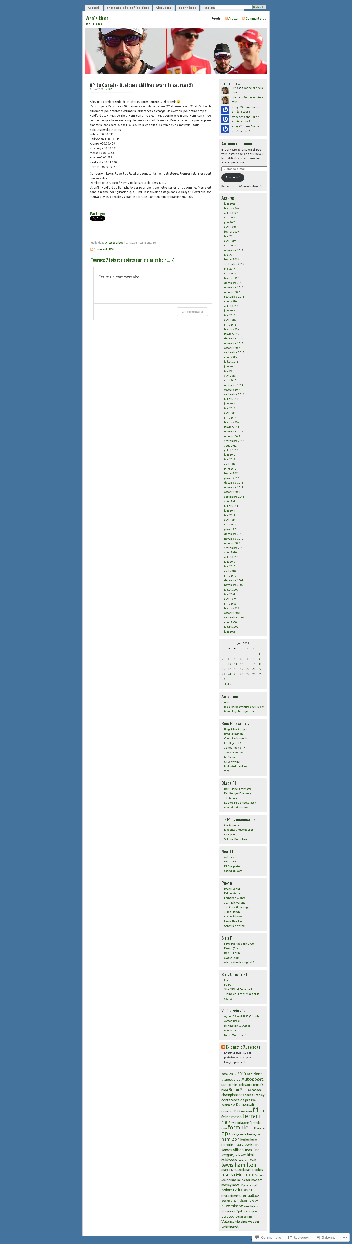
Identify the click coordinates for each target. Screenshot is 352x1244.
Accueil (94, 7)
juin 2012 (229, 454)
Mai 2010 (229, 566)
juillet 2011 (231, 505)
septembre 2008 (234, 617)
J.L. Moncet (231, 798)
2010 (241, 1074)
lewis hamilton (238, 1165)
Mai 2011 (229, 515)
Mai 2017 (229, 268)
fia (224, 1122)
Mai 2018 (229, 254)
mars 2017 (230, 273)
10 (229, 663)
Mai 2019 (229, 236)
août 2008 (230, 622)
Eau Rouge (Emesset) (237, 793)
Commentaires (256, 18)
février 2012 (231, 473)
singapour (228, 1211)
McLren (259, 1175)
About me (164, 7)
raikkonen (242, 1189)
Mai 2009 (229, 594)
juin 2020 (229, 222)
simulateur (251, 1206)
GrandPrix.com (233, 870)
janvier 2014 (231, 427)
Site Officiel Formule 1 (238, 989)
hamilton (230, 1139)
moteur (237, 1185)
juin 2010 (229, 561)
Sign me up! (233, 177)
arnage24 (237, 107)
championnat (231, 1095)
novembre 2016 (233, 287)
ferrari (251, 1116)
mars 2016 (230, 324)
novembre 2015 (233, 343)
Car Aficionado (233, 825)
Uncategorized (114, 242)
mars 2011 (230, 524)
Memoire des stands (237, 807)
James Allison (232, 1150)
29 (260, 674)
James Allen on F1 (235, 747)
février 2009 (231, 608)
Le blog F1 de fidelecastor (240, 802)
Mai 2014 (229, 408)
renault (248, 1195)
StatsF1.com (231, 957)
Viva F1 (228, 770)
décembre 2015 (233, 338)
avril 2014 (230, 412)
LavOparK (230, 834)
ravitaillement (231, 1195)
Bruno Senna (232, 888)
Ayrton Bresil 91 (234, 1021)
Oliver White (232, 761)
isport (254, 1144)
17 (229, 668)
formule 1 (240, 1127)
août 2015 (230, 357)
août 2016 (230, 301)
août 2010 (230, 552)
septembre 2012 (234, 440)
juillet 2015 (231, 361)
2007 (224, 1074)
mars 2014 (230, 417)
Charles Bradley (254, 1095)
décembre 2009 (233, 580)
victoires (241, 1221)
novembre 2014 (233, 385)
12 (241, 663)
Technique (187, 7)
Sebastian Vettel (234, 925)
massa (228, 1174)
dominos (227, 1111)
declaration (228, 1104)
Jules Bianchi (232, 912)
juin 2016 (229, 310)
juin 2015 (229, 366)
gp (224, 1133)
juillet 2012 (231, 450)
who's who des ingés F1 (239, 962)
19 (241, 668)
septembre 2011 (234, 496)
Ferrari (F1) (231, 948)
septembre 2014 (234, 394)
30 (223, 679)
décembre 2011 (233, 482)
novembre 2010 (233, 538)
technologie (245, 1216)
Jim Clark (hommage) (237, 907)
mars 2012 (230, 468)
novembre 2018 (233, 250)
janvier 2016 (231, 334)
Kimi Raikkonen (234, 916)
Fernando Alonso (235, 897)
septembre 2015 (234, 352)
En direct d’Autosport (243, 1047)
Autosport (230, 857)
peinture (248, 1185)
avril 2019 (230, 241)
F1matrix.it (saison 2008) (239, 943)
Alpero (228, 702)
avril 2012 (230, 464)
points (227, 1190)
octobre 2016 (232, 292)
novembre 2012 (233, 431)
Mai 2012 (229, 459)
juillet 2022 (231, 213)
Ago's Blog (97, 18)
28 (253, 674)
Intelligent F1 (232, 743)
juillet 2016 (231, 306)
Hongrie (227, 1144)
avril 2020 (230, 226)
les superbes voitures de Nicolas (244, 706)
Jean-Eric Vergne (234, 902)
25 (235, 674)
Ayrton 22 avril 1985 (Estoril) (241, 1016)
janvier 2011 (231, 529)
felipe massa (231, 1117)
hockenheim (248, 1139)
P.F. (110, 89)
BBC (224, 1084)
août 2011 (230, 501)
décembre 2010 (233, 533)
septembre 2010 (234, 547)
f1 (256, 1110)
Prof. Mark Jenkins (235, 766)
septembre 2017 (234, 264)
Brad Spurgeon (233, 733)
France (259, 1128)
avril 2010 (230, 571)
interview (241, 1144)
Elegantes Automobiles (238, 829)
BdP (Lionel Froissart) (237, 788)
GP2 (232, 1134)
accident (254, 1074)
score (255, 1201)
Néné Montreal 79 (235, 1035)
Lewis (252, 1160)
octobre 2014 (232, 389)
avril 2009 (230, 598)
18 (235, 668)
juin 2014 (229, 403)
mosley (226, 1185)
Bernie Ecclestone (240, 1084)
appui (237, 1080)
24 (229, 674)
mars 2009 (230, 603)
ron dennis (242, 1200)
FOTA (227, 984)
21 (253, 668)
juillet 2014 (231, 399)
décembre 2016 (233, 282)
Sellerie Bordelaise (236, 839)
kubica (242, 1160)
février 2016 (231, 329)
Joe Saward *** (233, 752)
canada (257, 1089)
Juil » (227, 684)
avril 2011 (230, 519)
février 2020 (231, 231)
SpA (239, 1211)
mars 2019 (230, 245)
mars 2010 (230, 575)
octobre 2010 (232, 543)
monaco (257, 1180)
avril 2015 (230, 375)
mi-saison (244, 1180)
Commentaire (192, 312)
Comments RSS (104, 249)
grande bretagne (248, 1134)
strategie (229, 1216)
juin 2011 (229, 510)
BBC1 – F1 (230, 861)
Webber (253, 1221)
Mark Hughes (253, 1169)
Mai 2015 (229, 371)
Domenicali (245, 1104)
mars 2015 (230, 380)
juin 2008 (229, 631)
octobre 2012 (232, 436)
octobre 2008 (232, 612)
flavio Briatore (238, 1122)
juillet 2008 (231, 626)
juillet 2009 (231, 589)
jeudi (237, 1155)
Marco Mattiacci (232, 1169)
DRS (237, 1111)
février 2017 (231, 278)
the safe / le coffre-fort (128, 7)
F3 (262, 1111)
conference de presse (238, 1100)
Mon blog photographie (239, 711)
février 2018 (231, 259)
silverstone (232, 1205)
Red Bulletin (232, 952)
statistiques (250, 1211)
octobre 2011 (232, 492)
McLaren (245, 1174)
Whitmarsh (230, 1227)
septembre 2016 (234, 296)
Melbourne (229, 1180)
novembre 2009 (233, 585)
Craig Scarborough (235, 738)
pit (255, 1185)
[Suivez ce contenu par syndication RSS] (223, 1047)
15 (260, 663)
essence (246, 1111)
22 (260, 668)
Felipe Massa (232, 893)
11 (235, 663)
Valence (228, 1221)
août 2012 (230, 445)
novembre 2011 (233, 487)
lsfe (234, 88)
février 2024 (231, 208)
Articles (233, 18)
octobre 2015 (232, 347)
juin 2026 (229, 203)
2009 (233, 1074)
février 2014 (231, 422)
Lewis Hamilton (234, 921)
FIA (226, 980)
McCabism (230, 757)
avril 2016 (230, 319)
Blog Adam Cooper (235, 729)
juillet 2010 (231, 557)
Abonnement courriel (236, 143)
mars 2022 (230, 217)
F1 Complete (232, 866)
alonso (227, 1079)
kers (244, 1155)
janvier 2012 (231, 478)
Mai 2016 (229, 315)
